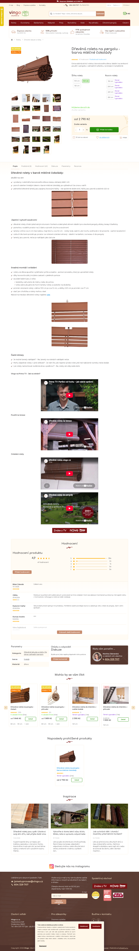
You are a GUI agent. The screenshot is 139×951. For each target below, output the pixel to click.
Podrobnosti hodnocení (97, 59)
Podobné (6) (26, 166)
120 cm (75, 724)
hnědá (26, 659)
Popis (15, 166)
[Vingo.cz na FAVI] (118, 895)
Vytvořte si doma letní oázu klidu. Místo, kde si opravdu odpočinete (69, 833)
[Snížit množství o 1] (75, 129)
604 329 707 (112, 659)
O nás (11, 5)
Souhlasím (96, 926)
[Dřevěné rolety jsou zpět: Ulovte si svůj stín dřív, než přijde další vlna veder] (29, 816)
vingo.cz (94, 920)
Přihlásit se (59, 903)
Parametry (66, 166)
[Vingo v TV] (110, 886)
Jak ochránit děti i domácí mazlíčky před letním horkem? (107, 833)
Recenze (77, 166)
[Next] (133, 707)
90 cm (19, 724)
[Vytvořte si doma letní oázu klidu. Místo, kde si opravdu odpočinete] (69, 816)
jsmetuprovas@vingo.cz (28, 881)
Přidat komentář (60, 659)
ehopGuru (123, 948)
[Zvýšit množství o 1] (83, 129)
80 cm (13, 724)
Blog (18, 5)
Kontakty (42, 5)
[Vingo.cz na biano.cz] (107, 895)
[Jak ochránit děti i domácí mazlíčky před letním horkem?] (109, 816)
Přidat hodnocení (22, 572)
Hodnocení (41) (41, 166)
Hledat (100, 13)
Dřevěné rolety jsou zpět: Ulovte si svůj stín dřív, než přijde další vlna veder (29, 833)
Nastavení (42, 946)
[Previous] (6, 707)
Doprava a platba (29, 5)
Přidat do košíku (106, 130)
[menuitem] (13, 23)
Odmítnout (84, 926)
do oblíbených (104, 137)
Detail (30, 719)
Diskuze (54, 166)
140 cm (106, 725)
